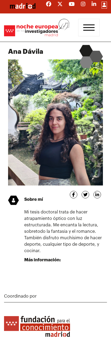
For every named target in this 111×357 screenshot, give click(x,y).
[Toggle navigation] (89, 27)
